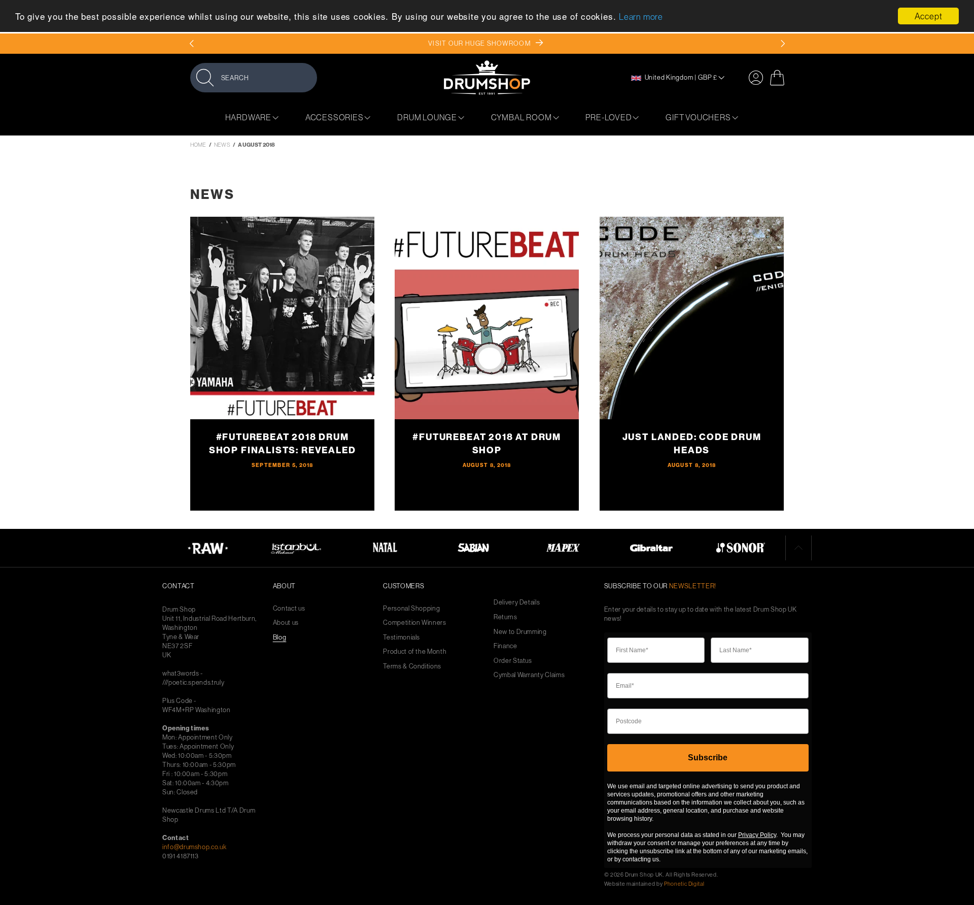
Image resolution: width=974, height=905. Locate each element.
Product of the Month (414, 651)
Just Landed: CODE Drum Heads (691, 443)
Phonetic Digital (684, 883)
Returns (505, 617)
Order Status (513, 660)
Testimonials (401, 637)
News (222, 144)
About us (286, 622)
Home (198, 144)
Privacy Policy (757, 835)
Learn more (641, 17)
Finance (505, 646)
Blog (280, 637)
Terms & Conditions (412, 666)
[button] (253, 77)
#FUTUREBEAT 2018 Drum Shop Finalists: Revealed (282, 443)
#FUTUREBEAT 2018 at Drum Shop (487, 443)
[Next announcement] (782, 43)
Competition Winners (414, 622)
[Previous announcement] (191, 43)
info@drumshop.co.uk (194, 847)
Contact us (289, 608)
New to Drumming (520, 631)
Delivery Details (517, 602)
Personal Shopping (411, 608)
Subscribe (707, 757)
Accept (929, 16)
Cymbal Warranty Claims (529, 675)
